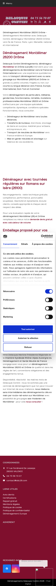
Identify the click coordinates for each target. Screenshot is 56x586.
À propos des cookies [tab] (42, 244)
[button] (7, 3)
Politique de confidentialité (16, 510)
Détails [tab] (24, 244)
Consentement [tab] (10, 244)
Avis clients (8, 495)
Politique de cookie (12, 507)
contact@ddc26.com (17, 480)
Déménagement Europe (15, 514)
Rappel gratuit (10, 501)
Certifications (9, 498)
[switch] (49, 300)
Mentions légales (11, 504)
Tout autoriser (28, 329)
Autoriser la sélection (28, 338)
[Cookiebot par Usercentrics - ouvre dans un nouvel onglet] (41, 236)
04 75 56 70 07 (14, 476)
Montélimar (8, 67)
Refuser (28, 347)
